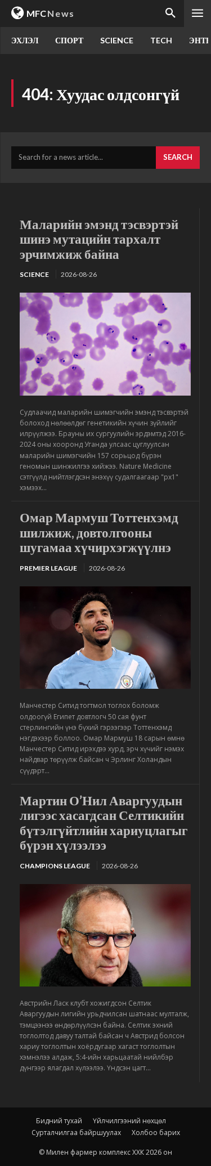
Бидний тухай (59, 1120)
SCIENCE (34, 274)
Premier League (48, 568)
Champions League (55, 866)
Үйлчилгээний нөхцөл (129, 1120)
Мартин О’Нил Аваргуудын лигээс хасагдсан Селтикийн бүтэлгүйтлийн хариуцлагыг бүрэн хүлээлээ (103, 822)
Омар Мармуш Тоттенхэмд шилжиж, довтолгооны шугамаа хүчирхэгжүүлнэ (99, 532)
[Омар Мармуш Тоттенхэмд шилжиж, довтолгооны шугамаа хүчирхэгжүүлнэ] (105, 637)
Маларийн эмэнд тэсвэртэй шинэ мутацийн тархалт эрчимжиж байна (99, 239)
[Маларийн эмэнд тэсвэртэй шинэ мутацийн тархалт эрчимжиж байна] (105, 344)
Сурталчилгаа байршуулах (76, 1132)
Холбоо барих (156, 1132)
